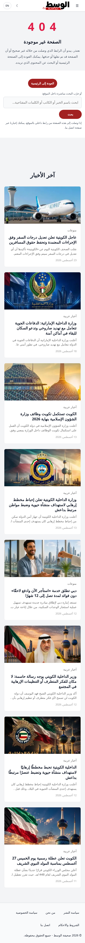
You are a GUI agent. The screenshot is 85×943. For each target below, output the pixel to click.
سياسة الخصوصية (26, 912)
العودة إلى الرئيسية (42, 83)
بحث (70, 114)
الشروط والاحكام (68, 925)
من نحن (50, 912)
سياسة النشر (71, 912)
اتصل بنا (45, 925)
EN (7, 5)
